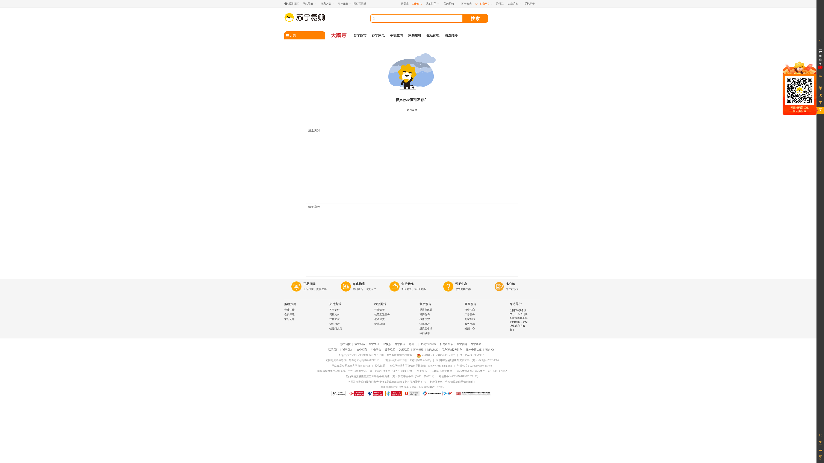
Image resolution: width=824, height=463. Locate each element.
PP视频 (387, 344)
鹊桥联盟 (404, 349)
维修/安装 (425, 319)
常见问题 (289, 319)
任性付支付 (335, 328)
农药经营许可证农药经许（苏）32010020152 (482, 371)
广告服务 (470, 314)
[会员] (820, 41)
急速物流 (359, 284)
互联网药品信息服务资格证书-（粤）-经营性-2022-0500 (467, 360)
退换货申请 (426, 328)
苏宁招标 (418, 349)
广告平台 (376, 349)
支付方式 (335, 304)
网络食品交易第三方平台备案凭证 (351, 365)
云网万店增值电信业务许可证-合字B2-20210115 (352, 360)
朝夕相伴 (490, 349)
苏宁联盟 (390, 349)
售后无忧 (407, 284)
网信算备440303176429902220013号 (459, 376)
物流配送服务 (382, 314)
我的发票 (425, 333)
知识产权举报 (428, 344)
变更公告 (422, 371)
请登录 (405, 3)
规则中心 (470, 328)
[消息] (820, 75)
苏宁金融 (359, 344)
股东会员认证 (474, 349)
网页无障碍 (359, 3)
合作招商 (470, 309)
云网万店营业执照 (442, 371)
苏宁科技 (345, 344)
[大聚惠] (339, 35)
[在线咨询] (820, 435)
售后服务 (426, 304)
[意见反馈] (820, 442)
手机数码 (396, 35)
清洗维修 (451, 35)
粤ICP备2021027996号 (472, 354)
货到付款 (334, 323)
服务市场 (470, 323)
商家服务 (471, 304)
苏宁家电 (378, 35)
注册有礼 (417, 3)
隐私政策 (432, 349)
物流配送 (380, 304)
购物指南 (290, 304)
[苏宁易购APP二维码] (820, 450)
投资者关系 (446, 344)
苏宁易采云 (477, 344)
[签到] (820, 103)
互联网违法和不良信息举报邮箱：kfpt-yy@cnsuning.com (421, 365)
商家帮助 (470, 319)
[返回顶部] (820, 457)
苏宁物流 (400, 344)
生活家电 (433, 35)
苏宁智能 (462, 344)
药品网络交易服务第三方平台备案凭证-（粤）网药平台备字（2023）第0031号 (390, 376)
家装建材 (414, 35)
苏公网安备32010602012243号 (439, 354)
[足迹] (820, 95)
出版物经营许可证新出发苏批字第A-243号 (408, 360)
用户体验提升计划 (452, 349)
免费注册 (289, 309)
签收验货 (379, 319)
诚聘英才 (347, 349)
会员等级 (289, 314)
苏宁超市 (360, 35)
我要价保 (425, 314)
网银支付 (334, 314)
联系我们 (333, 349)
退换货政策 (426, 309)
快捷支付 (334, 319)
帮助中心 (461, 284)
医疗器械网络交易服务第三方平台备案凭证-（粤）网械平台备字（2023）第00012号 (364, 371)
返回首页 (412, 109)
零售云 (413, 344)
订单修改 (425, 323)
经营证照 (380, 365)
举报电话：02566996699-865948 (474, 365)
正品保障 (309, 284)
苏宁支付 (334, 309)
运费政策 (379, 309)
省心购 (510, 284)
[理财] (820, 88)
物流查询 (379, 323)
